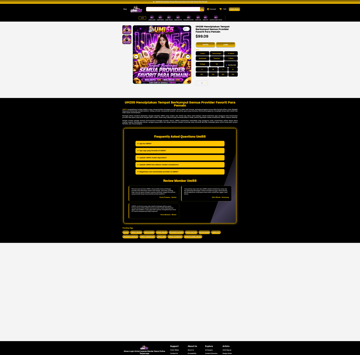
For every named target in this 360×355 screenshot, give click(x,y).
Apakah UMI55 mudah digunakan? (153, 158)
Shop (125, 9)
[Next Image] (187, 56)
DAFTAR (205, 44)
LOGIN (225, 44)
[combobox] (173, 9)
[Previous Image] (136, 56)
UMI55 (124, 109)
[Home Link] (136, 9)
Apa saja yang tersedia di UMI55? (152, 151)
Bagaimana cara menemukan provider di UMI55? (158, 172)
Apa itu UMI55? (145, 144)
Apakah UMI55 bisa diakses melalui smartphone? (159, 165)
